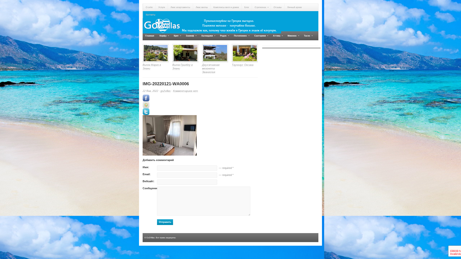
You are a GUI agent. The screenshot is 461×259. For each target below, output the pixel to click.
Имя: (146, 167)
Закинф (188, 37)
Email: (147, 174)
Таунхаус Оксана (242, 64)
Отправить (165, 222)
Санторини (259, 37)
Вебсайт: (148, 181)
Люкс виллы (202, 7)
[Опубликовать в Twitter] (146, 114)
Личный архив (294, 7)
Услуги (161, 7)
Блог (246, 7)
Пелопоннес (239, 37)
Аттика (275, 37)
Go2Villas (150, 238)
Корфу (162, 37)
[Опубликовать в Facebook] (146, 100)
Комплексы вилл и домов (226, 7)
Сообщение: (150, 188)
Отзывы (278, 7)
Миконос (291, 37)
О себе (149, 7)
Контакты (150, 14)
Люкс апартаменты (180, 7)
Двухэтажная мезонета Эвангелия (211, 68)
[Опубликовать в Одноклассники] (146, 107)
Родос (222, 37)
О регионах (259, 8)
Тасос (305, 37)
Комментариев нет (185, 91)
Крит (175, 37)
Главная (149, 36)
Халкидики (206, 37)
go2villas (165, 90)
